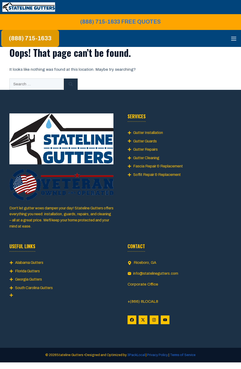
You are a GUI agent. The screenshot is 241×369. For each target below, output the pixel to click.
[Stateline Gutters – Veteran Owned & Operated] (28, 7)
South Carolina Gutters (34, 288)
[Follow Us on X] (143, 319)
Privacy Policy (157, 355)
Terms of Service (182, 355)
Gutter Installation (148, 133)
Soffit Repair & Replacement (157, 175)
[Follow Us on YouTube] (165, 319)
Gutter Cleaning (146, 158)
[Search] (71, 84)
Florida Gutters (27, 271)
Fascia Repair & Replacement (158, 166)
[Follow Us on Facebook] (132, 319)
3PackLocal (136, 355)
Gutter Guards (145, 141)
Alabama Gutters (29, 263)
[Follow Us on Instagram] (154, 319)
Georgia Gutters (28, 279)
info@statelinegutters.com (155, 273)
